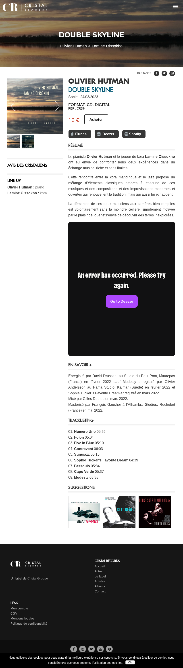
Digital (102, 104)
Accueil (100, 566)
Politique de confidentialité (28, 623)
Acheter (96, 119)
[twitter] (91, 648)
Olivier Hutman (98, 82)
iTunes (81, 134)
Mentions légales (22, 618)
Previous (13, 106)
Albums (100, 586)
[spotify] (109, 648)
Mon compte (19, 608)
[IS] (119, 525)
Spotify (135, 134)
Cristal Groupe (37, 578)
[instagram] (82, 648)
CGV (13, 613)
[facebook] (73, 648)
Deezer (108, 134)
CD (90, 104)
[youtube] (100, 648)
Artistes (100, 581)
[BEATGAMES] (84, 525)
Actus (98, 571)
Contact (100, 591)
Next (57, 106)
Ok (130, 662)
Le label (100, 576)
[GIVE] (155, 525)
